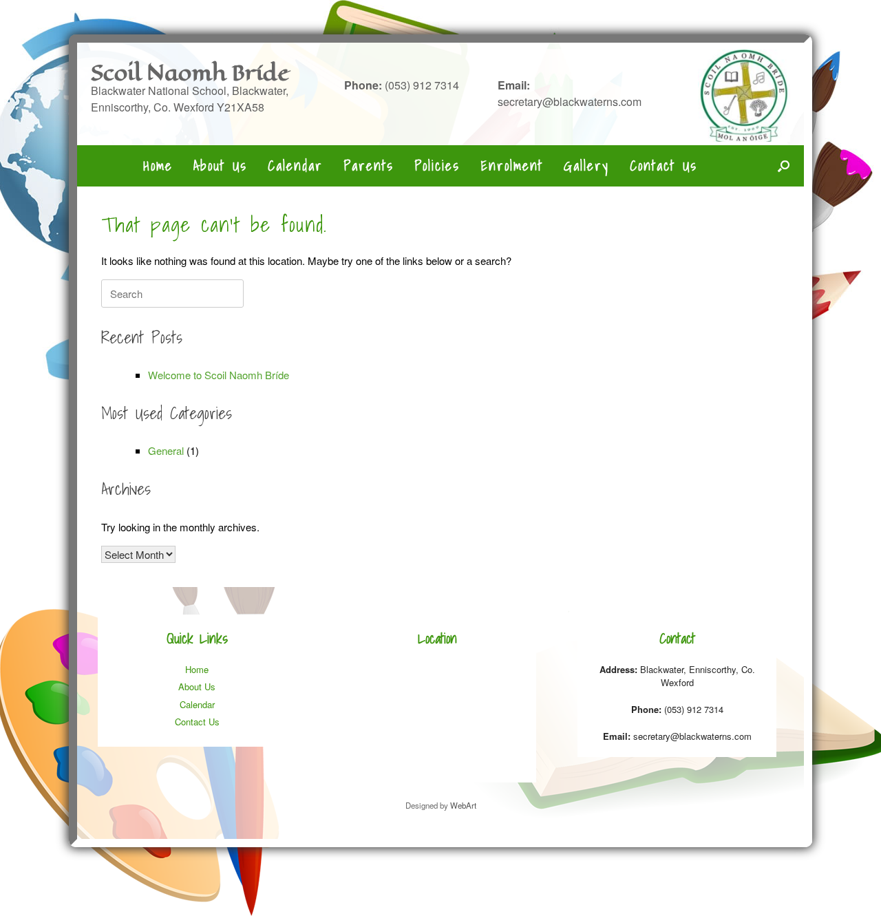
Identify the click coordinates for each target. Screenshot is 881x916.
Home (158, 166)
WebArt (463, 805)
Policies (437, 166)
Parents (368, 166)
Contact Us (663, 166)
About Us (220, 166)
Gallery (586, 166)
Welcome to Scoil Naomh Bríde (218, 375)
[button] (783, 166)
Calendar (295, 166)
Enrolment (511, 166)
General (166, 450)
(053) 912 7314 (401, 85)
